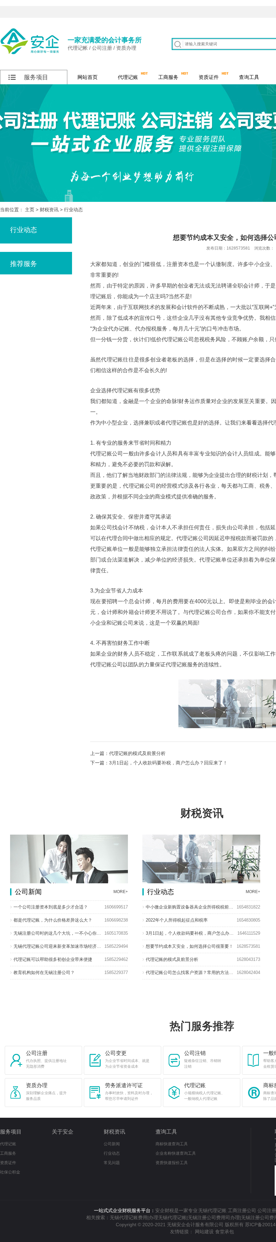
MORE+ (120, 891)
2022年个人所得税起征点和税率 (177, 920)
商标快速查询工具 (172, 1144)
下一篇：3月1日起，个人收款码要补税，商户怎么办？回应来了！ (159, 762)
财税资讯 (49, 209)
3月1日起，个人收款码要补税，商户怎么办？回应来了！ (190, 933)
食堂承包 (224, 1231)
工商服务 (168, 77)
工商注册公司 (242, 1210)
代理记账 (128, 77)
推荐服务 (23, 263)
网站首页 (87, 77)
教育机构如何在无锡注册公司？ (44, 972)
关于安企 (62, 1132)
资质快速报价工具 (172, 1162)
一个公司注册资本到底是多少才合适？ (50, 907)
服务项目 (11, 1132)
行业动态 (73, 209)
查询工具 (249, 77)
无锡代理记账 (212, 1210)
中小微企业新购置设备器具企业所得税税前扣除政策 (190, 907)
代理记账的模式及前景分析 (172, 959)
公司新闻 (112, 1144)
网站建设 (204, 1231)
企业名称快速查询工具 (176, 1153)
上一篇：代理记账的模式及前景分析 (128, 753)
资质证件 (209, 77)
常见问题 (112, 1162)
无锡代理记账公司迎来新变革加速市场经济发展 (57, 946)
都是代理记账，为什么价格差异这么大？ (52, 920)
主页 (29, 209)
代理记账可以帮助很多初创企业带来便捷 (52, 959)
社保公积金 (10, 1172)
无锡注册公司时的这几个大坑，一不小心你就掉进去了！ (57, 933)
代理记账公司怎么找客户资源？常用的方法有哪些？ (190, 972)
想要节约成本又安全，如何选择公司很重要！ (189, 946)
